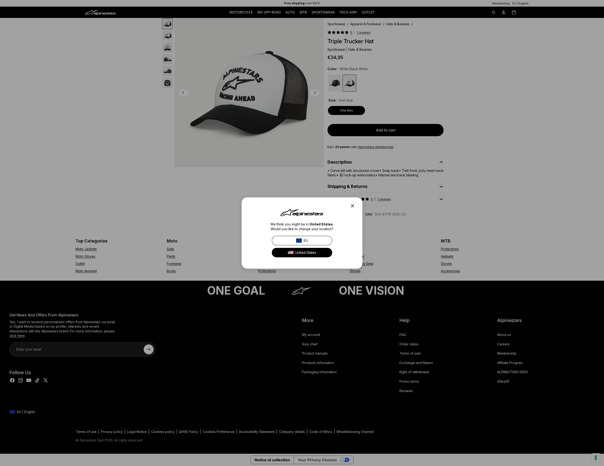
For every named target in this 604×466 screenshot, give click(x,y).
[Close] (354, 206)
